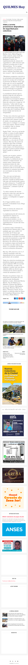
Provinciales (8, 19)
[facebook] (17, 661)
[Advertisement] (14, 565)
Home (4, 19)
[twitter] (15, 661)
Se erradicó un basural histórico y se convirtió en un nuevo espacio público (16, 619)
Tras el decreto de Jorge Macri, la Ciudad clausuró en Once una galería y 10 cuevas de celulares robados (16, 615)
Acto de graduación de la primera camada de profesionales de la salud (16, 624)
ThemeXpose (16, 663)
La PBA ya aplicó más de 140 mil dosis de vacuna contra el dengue (12, 347)
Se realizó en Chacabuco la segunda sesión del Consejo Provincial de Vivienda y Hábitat (13, 322)
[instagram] (10, 661)
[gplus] (12, 661)
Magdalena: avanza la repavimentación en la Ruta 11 (13, 335)
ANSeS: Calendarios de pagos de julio (13, 516)
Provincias (14, 19)
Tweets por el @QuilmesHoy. (8, 581)
